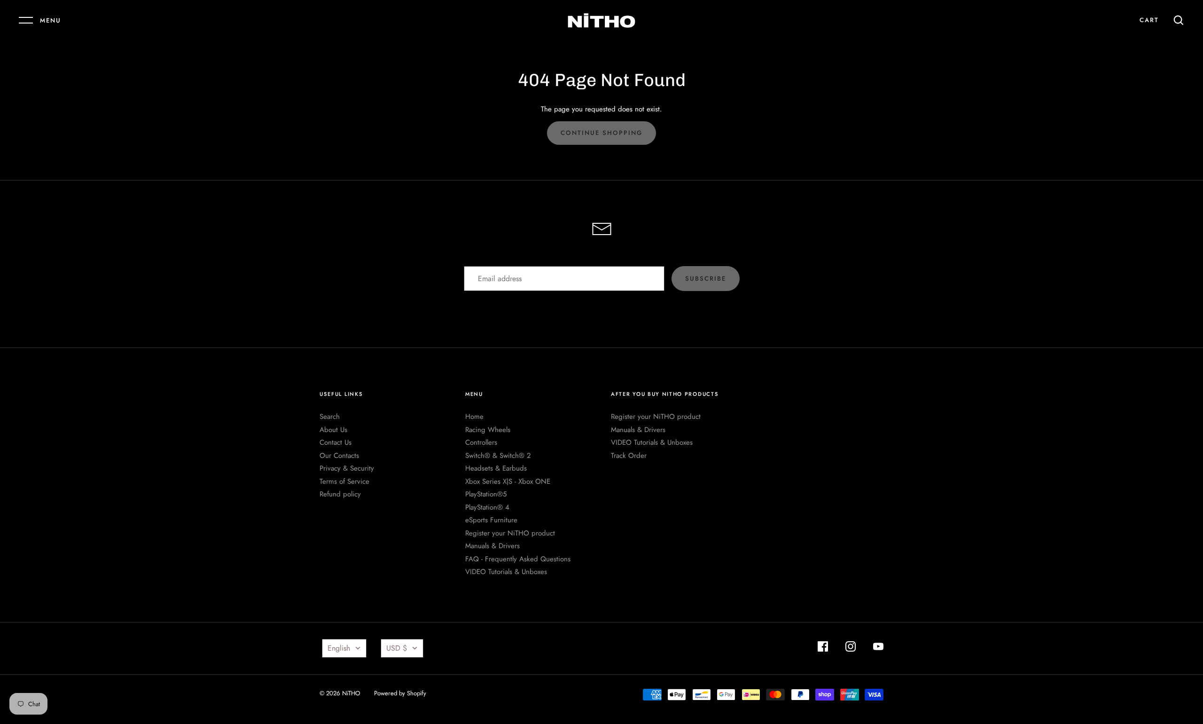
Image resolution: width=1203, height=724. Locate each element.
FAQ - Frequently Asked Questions (517, 559)
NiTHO (351, 693)
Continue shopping (601, 132)
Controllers (481, 442)
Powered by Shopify (400, 693)
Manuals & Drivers (492, 546)
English (339, 648)
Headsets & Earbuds (496, 468)
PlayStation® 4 (487, 507)
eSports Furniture (491, 520)
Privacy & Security (347, 468)
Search (330, 416)
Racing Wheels (487, 430)
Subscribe (705, 278)
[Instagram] (850, 648)
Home (474, 416)
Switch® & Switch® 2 (498, 455)
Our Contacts (339, 455)
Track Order (629, 455)
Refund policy (340, 494)
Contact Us (336, 442)
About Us (333, 430)
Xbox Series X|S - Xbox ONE (507, 481)
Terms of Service (344, 481)
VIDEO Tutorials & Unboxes (506, 572)
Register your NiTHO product (510, 533)
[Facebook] (823, 648)
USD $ (396, 648)
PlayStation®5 (486, 494)
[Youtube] (878, 648)
